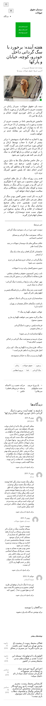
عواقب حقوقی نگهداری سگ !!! (30, 311)
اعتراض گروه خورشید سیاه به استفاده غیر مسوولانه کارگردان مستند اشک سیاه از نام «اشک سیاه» (27, 672)
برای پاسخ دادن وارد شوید (25, 467)
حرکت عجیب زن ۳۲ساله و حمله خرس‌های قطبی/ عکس (15, 388)
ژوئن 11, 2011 (29, 473)
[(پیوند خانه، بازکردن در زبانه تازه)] (23, 29)
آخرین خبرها (38, 71)
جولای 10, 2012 (28, 576)
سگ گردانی (37, 370)
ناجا (27, 370)
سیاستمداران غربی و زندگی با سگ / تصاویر (25, 298)
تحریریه (26, 68)
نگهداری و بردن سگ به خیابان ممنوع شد (26, 355)
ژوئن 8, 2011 (29, 418)
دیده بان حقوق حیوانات (31, 106)
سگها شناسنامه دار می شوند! (30, 333)
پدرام (32, 476)
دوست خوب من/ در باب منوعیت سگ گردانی (24, 229)
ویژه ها (19, 71)
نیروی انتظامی (18, 370)
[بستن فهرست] (11, 11)
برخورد (38, 365)
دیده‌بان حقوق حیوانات (36, 11)
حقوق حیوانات (28, 71)
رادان (17, 365)
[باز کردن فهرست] (6, 4)
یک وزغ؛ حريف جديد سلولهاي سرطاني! (34, 388)
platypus (30, 421)
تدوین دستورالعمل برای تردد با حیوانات (27, 268)
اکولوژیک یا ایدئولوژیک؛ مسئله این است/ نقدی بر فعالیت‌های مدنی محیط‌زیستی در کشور (27, 658)
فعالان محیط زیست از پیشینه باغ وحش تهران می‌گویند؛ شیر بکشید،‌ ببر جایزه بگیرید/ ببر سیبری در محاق (26, 645)
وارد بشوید (20, 612)
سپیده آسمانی (29, 579)
